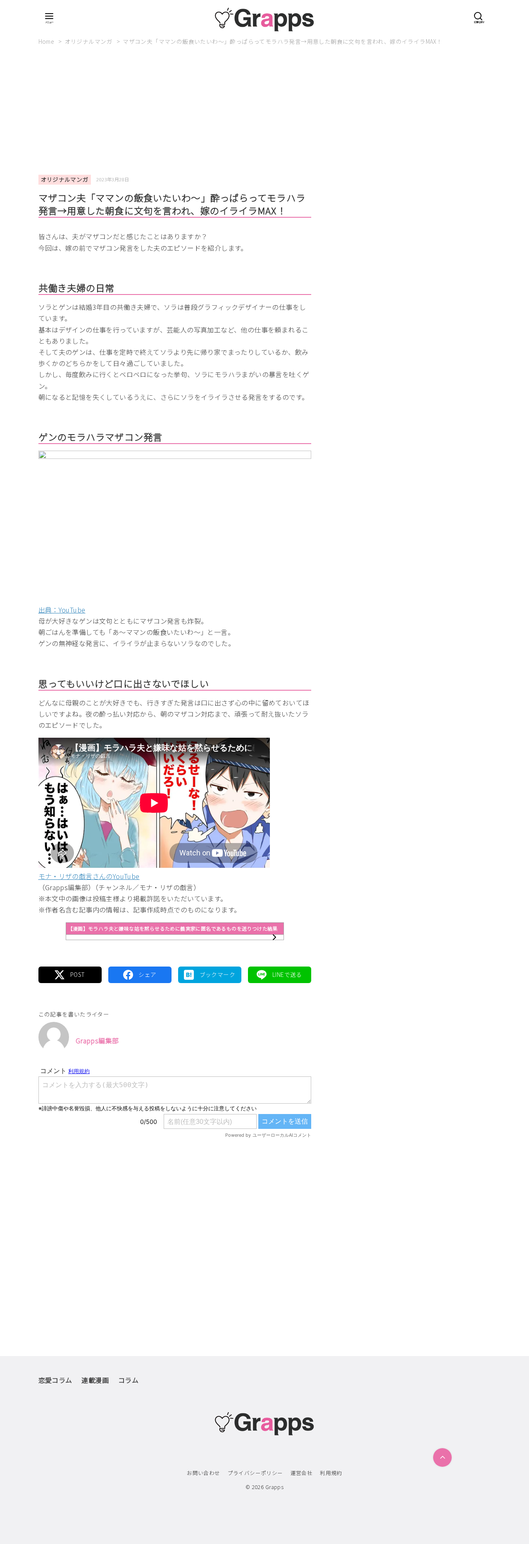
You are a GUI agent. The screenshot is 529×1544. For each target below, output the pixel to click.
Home (47, 41)
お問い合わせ (203, 1473)
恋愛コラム (55, 1380)
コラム (128, 1380)
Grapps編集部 (97, 1040)
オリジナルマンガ (89, 41)
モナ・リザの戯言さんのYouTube (89, 876)
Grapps (274, 1487)
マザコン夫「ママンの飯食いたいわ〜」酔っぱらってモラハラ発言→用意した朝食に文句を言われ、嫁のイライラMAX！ (282, 41)
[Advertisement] (264, 113)
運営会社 (302, 1473)
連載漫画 (95, 1380)
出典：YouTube (62, 610)
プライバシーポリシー (255, 1473)
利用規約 (331, 1473)
